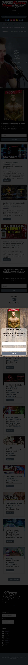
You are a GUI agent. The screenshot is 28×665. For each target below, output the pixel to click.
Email (4, 347)
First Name (5, 341)
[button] (26, 309)
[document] (14, 332)
